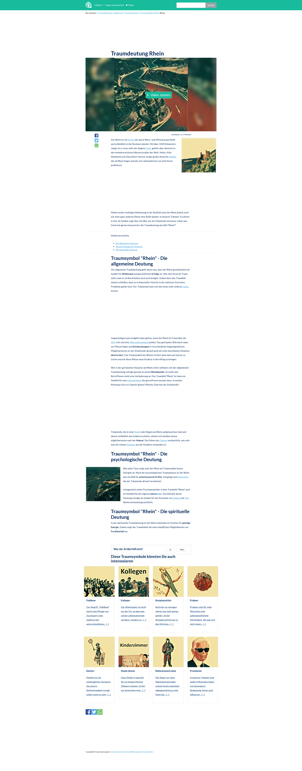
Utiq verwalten (147, 752)
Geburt (176, 498)
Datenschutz (125, 752)
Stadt (137, 432)
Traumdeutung (104, 13)
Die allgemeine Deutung (127, 243)
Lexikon (97, 5)
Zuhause (131, 444)
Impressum (115, 752)
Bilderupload (136, 752)
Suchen (211, 5)
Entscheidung (134, 380)
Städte (172, 156)
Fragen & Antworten (114, 5)
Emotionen (182, 477)
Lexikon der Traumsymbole (125, 13)
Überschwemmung (139, 342)
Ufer (113, 342)
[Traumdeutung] (88, 5)
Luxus (186, 286)
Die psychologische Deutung (129, 246)
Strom (131, 139)
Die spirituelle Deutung (126, 249)
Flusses (163, 440)
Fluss (148, 148)
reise (159, 493)
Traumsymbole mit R (148, 13)
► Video (130, 5)
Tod (186, 498)
